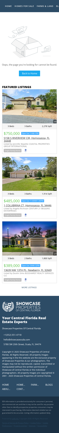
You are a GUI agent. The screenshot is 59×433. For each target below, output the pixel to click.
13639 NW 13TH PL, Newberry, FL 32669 (28, 270)
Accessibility (42, 426)
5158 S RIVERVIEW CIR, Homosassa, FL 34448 (27, 139)
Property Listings (20, 426)
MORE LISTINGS (29, 287)
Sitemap (32, 426)
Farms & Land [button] (45, 6)
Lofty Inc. (15, 418)
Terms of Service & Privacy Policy (15, 423)
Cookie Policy (35, 423)
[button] (6, 385)
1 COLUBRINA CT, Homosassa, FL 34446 (27, 205)
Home (8, 6)
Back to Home (29, 73)
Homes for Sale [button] (24, 6)
